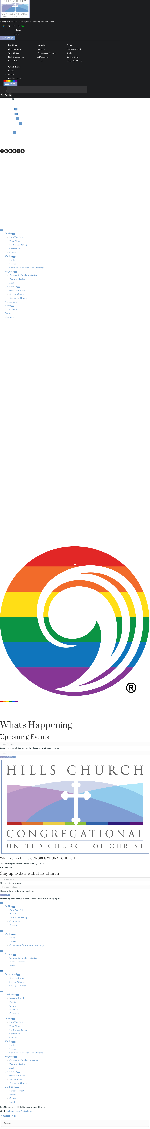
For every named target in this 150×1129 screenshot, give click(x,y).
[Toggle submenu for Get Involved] (20, 123)
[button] (2, 95)
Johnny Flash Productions (19, 1111)
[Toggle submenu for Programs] (17, 118)
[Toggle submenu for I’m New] (15, 109)
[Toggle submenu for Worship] (16, 114)
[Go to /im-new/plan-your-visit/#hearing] (8, 26)
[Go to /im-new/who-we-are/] (3, 26)
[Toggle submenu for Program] (14, 955)
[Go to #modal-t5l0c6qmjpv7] (17, 26)
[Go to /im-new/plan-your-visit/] (13, 26)
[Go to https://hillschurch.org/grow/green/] (21, 26)
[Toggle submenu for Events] (14, 132)
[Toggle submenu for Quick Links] (17, 995)
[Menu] (1, 230)
